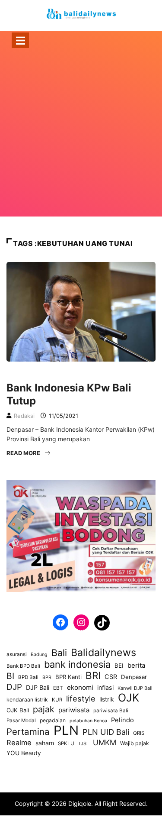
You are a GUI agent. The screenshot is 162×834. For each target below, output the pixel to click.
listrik (106, 699)
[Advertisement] (81, 144)
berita (136, 665)
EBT (58, 688)
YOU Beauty (23, 753)
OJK (128, 697)
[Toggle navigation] (20, 40)
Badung (39, 654)
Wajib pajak (134, 743)
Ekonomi (23, 373)
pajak (43, 709)
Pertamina (28, 732)
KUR (57, 700)
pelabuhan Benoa (88, 721)
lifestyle (80, 698)
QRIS (138, 733)
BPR (46, 677)
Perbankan (61, 373)
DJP (14, 687)
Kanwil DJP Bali (135, 688)
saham (44, 743)
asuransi (16, 654)
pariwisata (73, 710)
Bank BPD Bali (23, 666)
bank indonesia (77, 664)
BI (10, 676)
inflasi (105, 687)
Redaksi (24, 415)
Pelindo (122, 720)
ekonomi (80, 687)
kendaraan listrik (27, 699)
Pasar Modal (21, 721)
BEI (119, 665)
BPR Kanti (68, 676)
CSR (111, 676)
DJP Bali (37, 687)
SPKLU (66, 743)
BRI (93, 675)
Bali (59, 652)
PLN (66, 730)
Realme (19, 742)
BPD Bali (28, 677)
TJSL (83, 743)
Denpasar (134, 676)
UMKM (104, 742)
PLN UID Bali (106, 732)
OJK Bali (17, 710)
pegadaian (53, 720)
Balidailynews (103, 652)
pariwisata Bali (110, 711)
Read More (23, 452)
